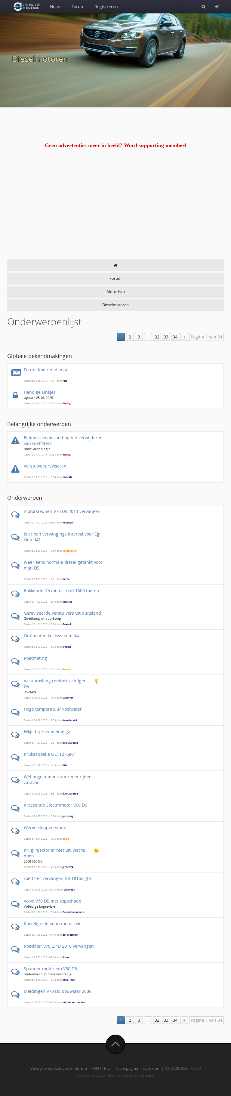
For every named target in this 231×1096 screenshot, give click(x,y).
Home (56, 6)
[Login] (217, 6)
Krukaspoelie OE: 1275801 (50, 754)
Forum (78, 6)
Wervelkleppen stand (45, 827)
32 (157, 337)
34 (175, 337)
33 (166, 337)
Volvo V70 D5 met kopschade (52, 901)
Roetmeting (35, 658)
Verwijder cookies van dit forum (58, 1068)
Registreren (106, 6)
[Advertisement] (115, 214)
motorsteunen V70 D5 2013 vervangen (62, 511)
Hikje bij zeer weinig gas (48, 731)
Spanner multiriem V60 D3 (50, 968)
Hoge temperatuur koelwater (53, 709)
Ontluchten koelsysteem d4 (51, 635)
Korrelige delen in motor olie (53, 923)
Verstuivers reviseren (45, 466)
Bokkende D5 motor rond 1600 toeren (61, 590)
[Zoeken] (203, 6)
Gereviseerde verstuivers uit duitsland (62, 613)
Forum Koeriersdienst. (46, 369)
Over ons (151, 1068)
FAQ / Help (101, 1068)
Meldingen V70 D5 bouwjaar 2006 (57, 991)
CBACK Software (141, 1075)
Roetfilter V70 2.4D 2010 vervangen (59, 946)
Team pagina (126, 1068)
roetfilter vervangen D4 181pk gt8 (57, 878)
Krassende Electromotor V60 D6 (55, 805)
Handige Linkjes (40, 392)
